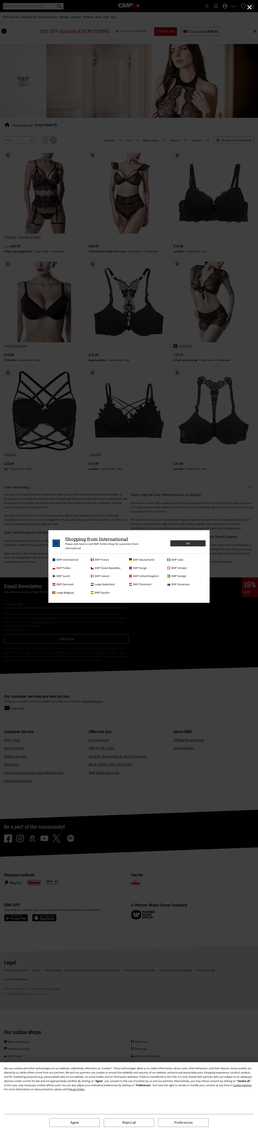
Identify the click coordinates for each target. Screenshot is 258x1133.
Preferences (183, 1122)
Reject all (129, 1122)
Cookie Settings (242, 1085)
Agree (74, 1122)
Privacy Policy (76, 1089)
